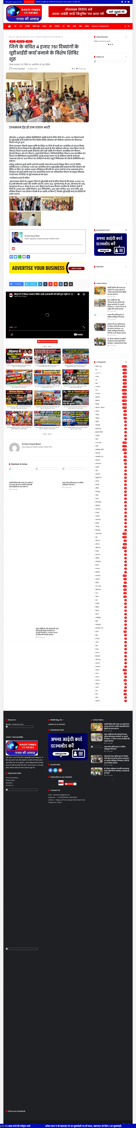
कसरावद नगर (99, 628)
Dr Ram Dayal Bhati (19, 69)
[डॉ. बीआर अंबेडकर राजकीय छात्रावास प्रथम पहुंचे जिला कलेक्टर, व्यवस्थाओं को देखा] (100, 342)
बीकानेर (12, 41)
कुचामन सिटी (99, 432)
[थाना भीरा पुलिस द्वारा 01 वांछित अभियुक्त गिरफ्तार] (74, 474)
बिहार (96, 645)
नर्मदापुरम (98, 624)
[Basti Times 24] (24, 13)
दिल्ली (96, 631)
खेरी (96, 471)
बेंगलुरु (97, 649)
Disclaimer (9, 783)
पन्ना (96, 593)
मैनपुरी (97, 523)
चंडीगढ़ (97, 558)
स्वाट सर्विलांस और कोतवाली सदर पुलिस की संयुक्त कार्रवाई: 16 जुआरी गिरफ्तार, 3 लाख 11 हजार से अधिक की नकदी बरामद (47, 632)
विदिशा (97, 607)
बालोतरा (97, 397)
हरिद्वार (97, 582)
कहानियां (97, 701)
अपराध (44, 26)
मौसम (96, 697)
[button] (50, 346)
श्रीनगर (97, 541)
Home (12, 37)
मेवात (96, 439)
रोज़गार (97, 677)
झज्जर (97, 565)
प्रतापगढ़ (98, 509)
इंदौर (96, 621)
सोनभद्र (97, 453)
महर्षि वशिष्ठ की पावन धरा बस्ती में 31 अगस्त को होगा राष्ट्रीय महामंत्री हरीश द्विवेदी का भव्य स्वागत (21, 485)
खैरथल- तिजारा (99, 408)
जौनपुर (97, 527)
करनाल (97, 568)
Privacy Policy (10, 780)
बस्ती (96, 446)
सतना (97, 614)
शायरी (96, 687)
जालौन (97, 467)
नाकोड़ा (97, 436)
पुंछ (96, 537)
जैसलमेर (97, 425)
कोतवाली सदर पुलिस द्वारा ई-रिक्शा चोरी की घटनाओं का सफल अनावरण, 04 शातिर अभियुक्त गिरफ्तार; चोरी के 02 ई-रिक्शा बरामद (116, 328)
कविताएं (97, 684)
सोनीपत (97, 572)
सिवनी (97, 610)
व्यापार (74, 26)
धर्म (63, 26)
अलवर (97, 411)
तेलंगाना (97, 652)
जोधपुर (97, 418)
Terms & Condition (12, 778)
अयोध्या (97, 516)
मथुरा (96, 495)
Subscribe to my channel (48, 341)
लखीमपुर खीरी (99, 450)
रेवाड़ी (96, 551)
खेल (50, 26)
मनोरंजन (57, 26)
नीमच (96, 596)
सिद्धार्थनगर (98, 478)
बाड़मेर (97, 422)
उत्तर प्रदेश (98, 442)
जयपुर (97, 415)
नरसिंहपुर (98, 617)
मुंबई (96, 635)
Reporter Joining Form (100, 26)
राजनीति (27, 26)
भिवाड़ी (97, 404)
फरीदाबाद (98, 562)
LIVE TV (98, 373)
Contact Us (9, 785)
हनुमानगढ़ (98, 429)
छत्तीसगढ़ (97, 666)
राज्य (20, 26)
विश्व (68, 26)
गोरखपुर (97, 492)
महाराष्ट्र (97, 663)
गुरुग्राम (97, 555)
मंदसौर (97, 603)
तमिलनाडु (97, 659)
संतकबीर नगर (99, 457)
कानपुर (97, 513)
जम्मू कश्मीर (98, 533)
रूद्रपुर (97, 579)
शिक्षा (80, 26)
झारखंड (97, 638)
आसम (96, 642)
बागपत (97, 481)
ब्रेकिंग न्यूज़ (36, 26)
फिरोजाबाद (98, 502)
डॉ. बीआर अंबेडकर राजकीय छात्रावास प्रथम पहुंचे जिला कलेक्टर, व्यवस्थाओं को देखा (57, 2)
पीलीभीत (97, 506)
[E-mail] (13, 249)
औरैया (97, 488)
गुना (96, 600)
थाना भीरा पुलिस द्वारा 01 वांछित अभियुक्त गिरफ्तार (73, 484)
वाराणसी (97, 474)
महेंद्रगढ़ (97, 548)
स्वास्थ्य (87, 26)
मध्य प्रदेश (98, 586)
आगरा (97, 499)
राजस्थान (29, 41)
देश (15, 26)
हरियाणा (97, 544)
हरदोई (97, 485)
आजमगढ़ (98, 520)
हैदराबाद (97, 656)
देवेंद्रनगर (98, 589)
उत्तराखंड (97, 575)
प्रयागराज (98, 464)
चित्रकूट (97, 530)
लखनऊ (97, 460)
